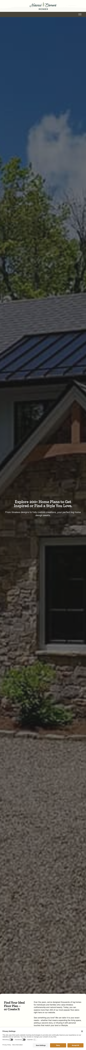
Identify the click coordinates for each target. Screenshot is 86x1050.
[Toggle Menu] (80, 14)
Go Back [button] (14, 14)
